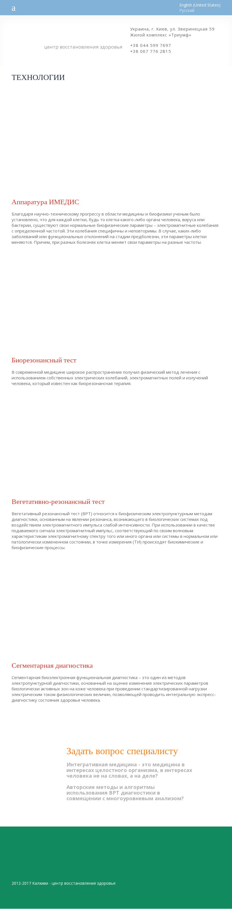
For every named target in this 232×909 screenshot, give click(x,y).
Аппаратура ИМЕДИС (45, 201)
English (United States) (199, 5)
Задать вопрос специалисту (122, 751)
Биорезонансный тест (44, 360)
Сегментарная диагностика (52, 665)
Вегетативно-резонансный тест (58, 501)
